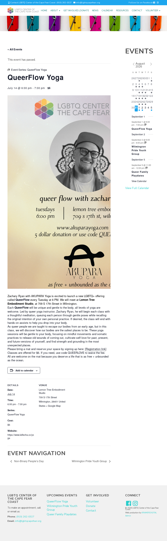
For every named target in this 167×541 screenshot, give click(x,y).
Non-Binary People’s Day (29, 461)
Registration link (96, 349)
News (95, 10)
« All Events (15, 49)
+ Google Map (53, 405)
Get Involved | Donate (76, 10)
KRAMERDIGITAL (149, 512)
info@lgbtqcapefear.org (87, 2)
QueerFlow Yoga (16, 414)
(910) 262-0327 (25, 516)
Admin (128, 515)
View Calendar (139, 181)
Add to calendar (24, 370)
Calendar (107, 10)
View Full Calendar (137, 188)
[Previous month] (134, 64)
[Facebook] (128, 503)
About (54, 10)
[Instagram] (158, 2)
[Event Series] (145, 124)
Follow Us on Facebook (141, 2)
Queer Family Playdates (140, 173)
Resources (122, 10)
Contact (137, 10)
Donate (90, 506)
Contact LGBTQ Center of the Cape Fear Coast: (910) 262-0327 (41, 2)
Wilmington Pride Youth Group (89, 461)
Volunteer (152, 10)
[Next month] (151, 64)
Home (44, 10)
